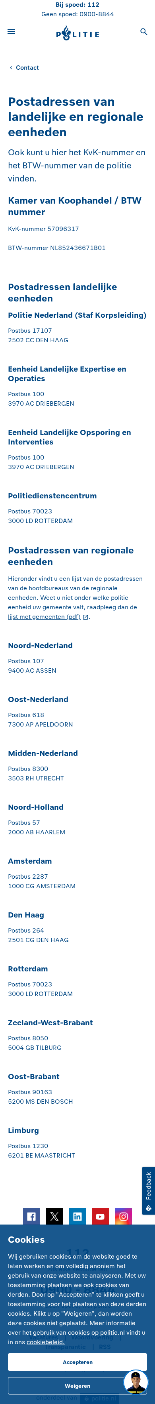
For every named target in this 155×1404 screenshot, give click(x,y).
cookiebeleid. (46, 1342)
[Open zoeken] (144, 33)
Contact (27, 67)
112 (93, 4)
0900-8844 (96, 14)
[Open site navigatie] (11, 33)
